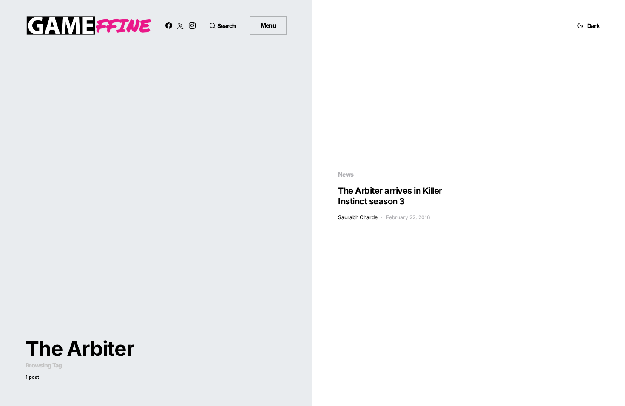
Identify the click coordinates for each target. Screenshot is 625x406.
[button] (222, 25)
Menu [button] (268, 25)
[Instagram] (192, 25)
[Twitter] (180, 25)
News (345, 174)
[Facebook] (168, 25)
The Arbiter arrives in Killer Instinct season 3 (390, 196)
